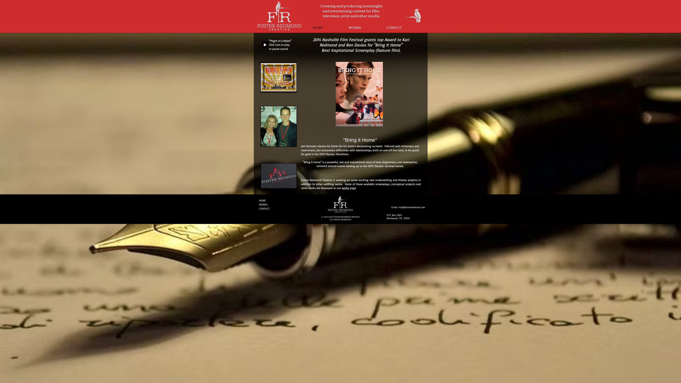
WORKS (263, 204)
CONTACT (264, 208)
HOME (262, 200)
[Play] (265, 44)
